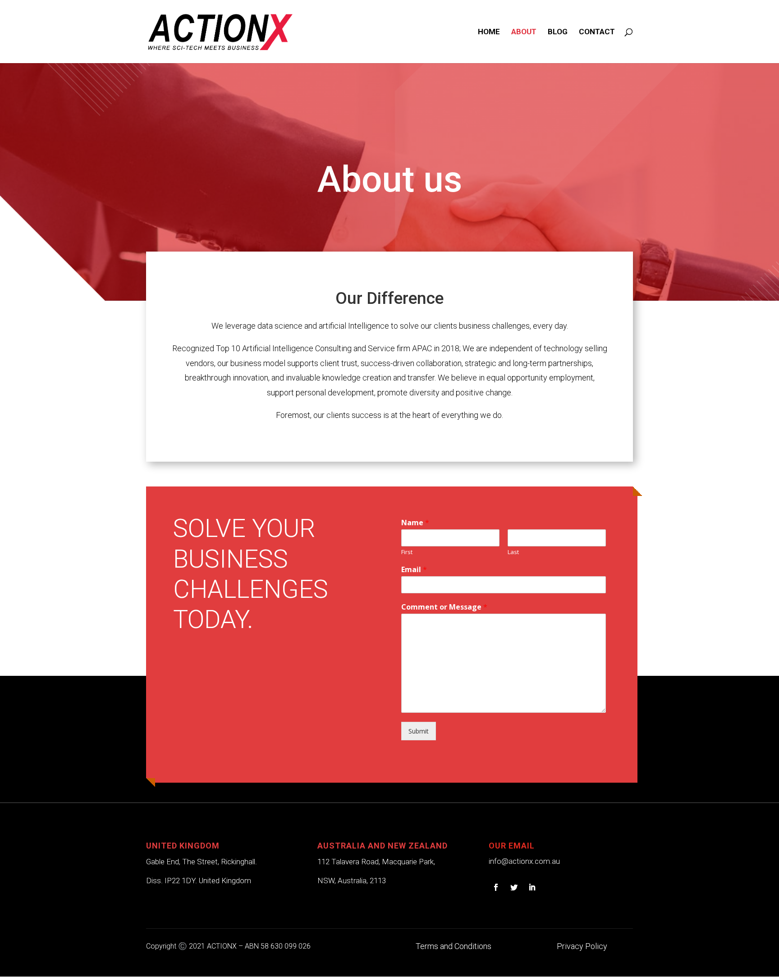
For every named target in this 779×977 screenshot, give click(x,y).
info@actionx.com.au (524, 861)
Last (513, 552)
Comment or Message (444, 607)
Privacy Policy (582, 946)
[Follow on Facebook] (496, 887)
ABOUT (523, 32)
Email (414, 569)
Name (415, 522)
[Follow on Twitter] (514, 887)
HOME (489, 32)
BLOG (558, 32)
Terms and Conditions (453, 946)
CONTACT (597, 32)
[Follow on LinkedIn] (532, 887)
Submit (418, 731)
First (406, 552)
